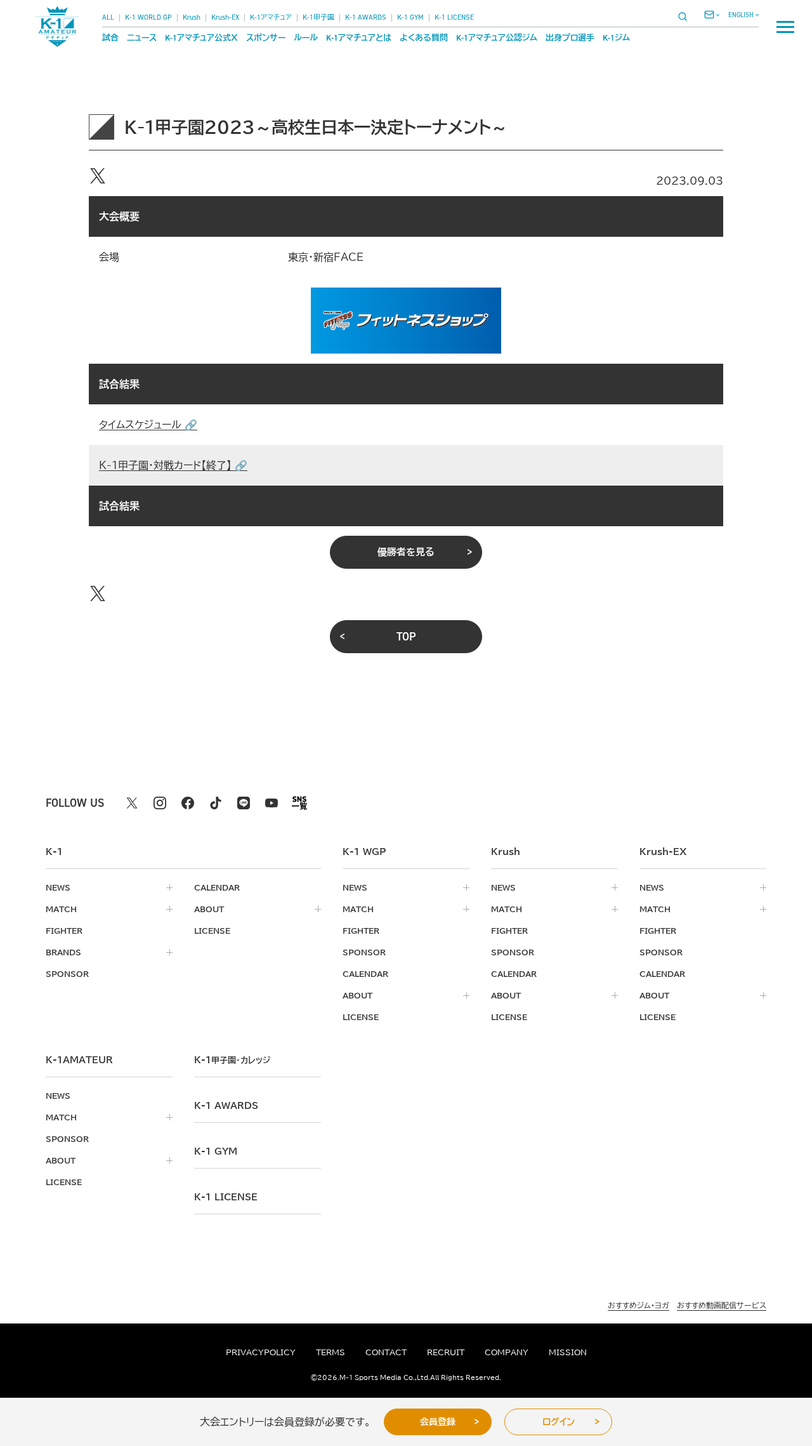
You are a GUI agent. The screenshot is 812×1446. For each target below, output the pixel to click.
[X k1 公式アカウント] (132, 803)
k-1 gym (215, 1151)
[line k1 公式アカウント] (243, 803)
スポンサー (265, 38)
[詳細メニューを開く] (785, 26)
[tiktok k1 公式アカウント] (215, 803)
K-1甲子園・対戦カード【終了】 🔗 (173, 465)
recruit (445, 1352)
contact (386, 1352)
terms (330, 1352)
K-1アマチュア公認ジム (496, 38)
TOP (406, 636)
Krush (191, 17)
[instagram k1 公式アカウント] (159, 803)
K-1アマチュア (271, 17)
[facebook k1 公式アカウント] (187, 803)
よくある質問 (424, 38)
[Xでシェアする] (97, 176)
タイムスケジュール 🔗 (148, 425)
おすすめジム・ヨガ (638, 1305)
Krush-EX (225, 17)
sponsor (67, 974)
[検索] (686, 16)
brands (63, 952)
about (209, 909)
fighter (64, 930)
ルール (306, 38)
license (212, 930)
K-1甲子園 (318, 17)
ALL (108, 17)
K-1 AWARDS (365, 17)
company (506, 1352)
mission (568, 1352)
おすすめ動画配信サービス (721, 1305)
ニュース (142, 38)
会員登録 (437, 1421)
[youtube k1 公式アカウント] (271, 803)
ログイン (558, 1421)
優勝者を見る (406, 552)
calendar (217, 887)
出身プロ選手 (570, 38)
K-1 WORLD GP (148, 17)
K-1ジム (616, 38)
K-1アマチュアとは (358, 38)
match (61, 909)
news (58, 887)
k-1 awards (226, 1105)
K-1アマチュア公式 (201, 38)
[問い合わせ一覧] (711, 15)
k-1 (232, 1060)
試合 (110, 38)
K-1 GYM (410, 17)
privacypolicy (261, 1352)
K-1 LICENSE (454, 17)
